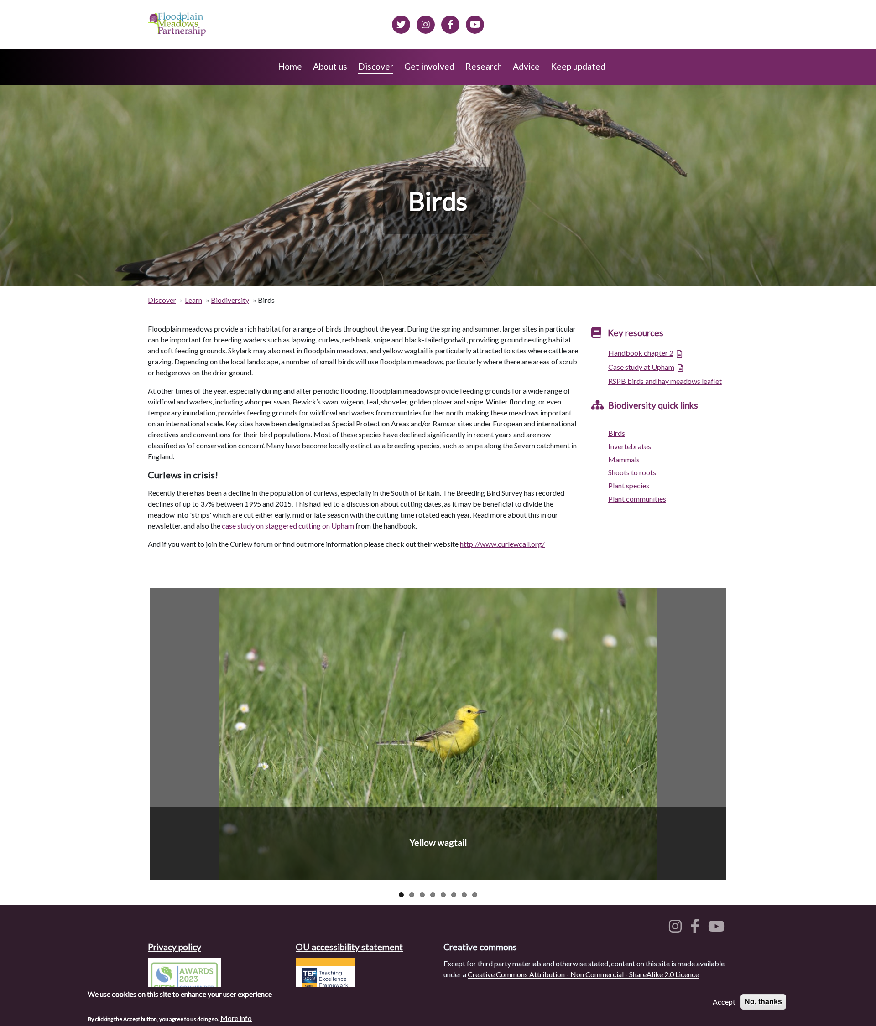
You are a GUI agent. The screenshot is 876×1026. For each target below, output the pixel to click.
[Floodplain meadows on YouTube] (718, 928)
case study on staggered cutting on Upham (288, 525)
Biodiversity (230, 299)
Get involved (429, 66)
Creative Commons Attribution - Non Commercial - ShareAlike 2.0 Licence (583, 974)
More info (236, 1017)
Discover (375, 66)
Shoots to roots (632, 472)
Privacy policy (174, 947)
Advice (526, 66)
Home (290, 66)
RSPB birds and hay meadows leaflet (665, 381)
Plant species (628, 485)
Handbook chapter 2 (640, 352)
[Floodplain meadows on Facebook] (450, 23)
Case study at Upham (641, 367)
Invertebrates (629, 446)
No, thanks (763, 1001)
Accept (724, 1001)
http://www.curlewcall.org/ (502, 543)
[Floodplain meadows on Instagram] (425, 23)
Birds (616, 433)
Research (483, 66)
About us (330, 66)
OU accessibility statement (349, 947)
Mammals (624, 459)
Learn (193, 299)
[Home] (178, 24)
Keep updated (578, 66)
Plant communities (637, 498)
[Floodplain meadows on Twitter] (401, 23)
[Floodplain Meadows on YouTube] (475, 23)
